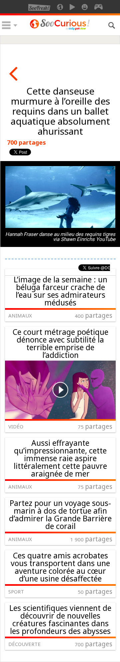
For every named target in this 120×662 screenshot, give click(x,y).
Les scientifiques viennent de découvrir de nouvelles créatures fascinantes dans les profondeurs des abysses (60, 619)
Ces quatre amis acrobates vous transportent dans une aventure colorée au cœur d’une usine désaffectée (60, 567)
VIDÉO (15, 426)
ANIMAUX (20, 315)
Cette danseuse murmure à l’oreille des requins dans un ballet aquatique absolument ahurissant (60, 111)
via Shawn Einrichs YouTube (84, 239)
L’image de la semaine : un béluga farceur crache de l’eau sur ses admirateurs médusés (60, 291)
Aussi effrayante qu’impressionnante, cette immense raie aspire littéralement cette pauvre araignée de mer (60, 458)
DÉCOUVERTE (24, 644)
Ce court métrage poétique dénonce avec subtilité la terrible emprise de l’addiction (60, 343)
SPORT (16, 591)
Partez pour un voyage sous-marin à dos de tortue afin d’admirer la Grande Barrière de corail (60, 514)
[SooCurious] (60, 28)
